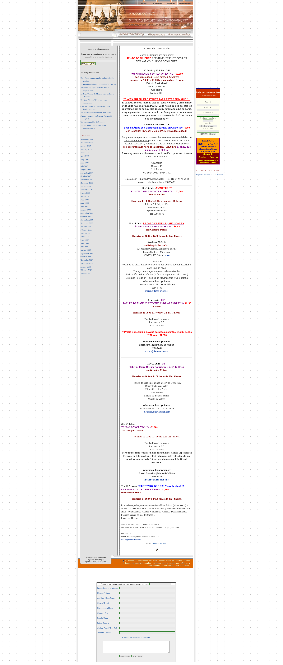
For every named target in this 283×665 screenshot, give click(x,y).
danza (165, 543)
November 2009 (86, 260)
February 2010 (86, 270)
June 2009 (84, 243)
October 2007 (85, 176)
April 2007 (84, 156)
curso (160, 543)
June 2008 (84, 203)
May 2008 (84, 199)
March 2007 (85, 152)
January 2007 (85, 146)
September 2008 (86, 213)
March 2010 (85, 273)
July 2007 (84, 166)
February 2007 (86, 149)
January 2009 (85, 226)
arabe (154, 543)
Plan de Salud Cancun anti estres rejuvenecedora (93, 127)
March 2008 (85, 193)
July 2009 (84, 246)
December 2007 (86, 183)
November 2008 (86, 219)
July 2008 (84, 206)
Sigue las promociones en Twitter (209, 174)
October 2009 (85, 256)
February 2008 (86, 189)
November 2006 (86, 139)
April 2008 (84, 196)
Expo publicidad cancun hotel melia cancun (98, 84)
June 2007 (84, 162)
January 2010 (85, 266)
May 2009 (84, 240)
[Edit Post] (157, 551)
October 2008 (85, 216)
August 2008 (85, 209)
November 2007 (86, 179)
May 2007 (84, 159)
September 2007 (86, 173)
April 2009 (84, 236)
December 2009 (86, 263)
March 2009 (85, 233)
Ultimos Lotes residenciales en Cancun (95, 112)
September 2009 (86, 253)
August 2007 (85, 169)
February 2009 (86, 229)
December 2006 (86, 142)
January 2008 (85, 186)
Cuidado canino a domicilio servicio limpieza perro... (95, 108)
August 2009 (85, 250)
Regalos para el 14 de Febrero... (92, 122)
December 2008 (86, 223)
